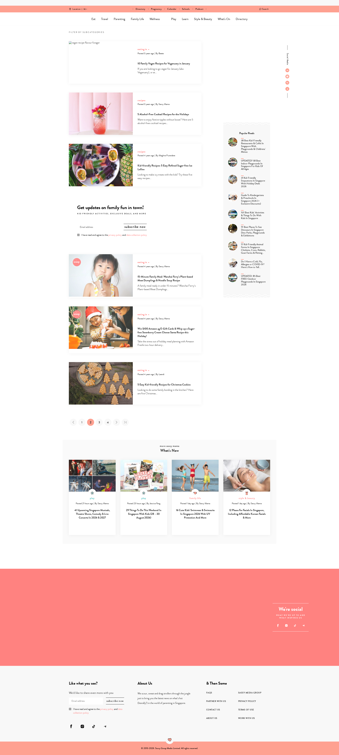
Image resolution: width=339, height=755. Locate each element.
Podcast (199, 9)
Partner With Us (216, 701)
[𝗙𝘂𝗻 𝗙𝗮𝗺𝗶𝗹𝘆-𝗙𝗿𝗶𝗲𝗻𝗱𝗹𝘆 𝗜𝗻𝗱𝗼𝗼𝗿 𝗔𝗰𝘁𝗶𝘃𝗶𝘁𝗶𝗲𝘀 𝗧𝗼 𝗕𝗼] (73, 641)
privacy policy (115, 235)
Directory (140, 9)
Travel (104, 19)
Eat (93, 19)
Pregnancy (156, 9)
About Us (211, 718)
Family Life (137, 19)
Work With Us (246, 718)
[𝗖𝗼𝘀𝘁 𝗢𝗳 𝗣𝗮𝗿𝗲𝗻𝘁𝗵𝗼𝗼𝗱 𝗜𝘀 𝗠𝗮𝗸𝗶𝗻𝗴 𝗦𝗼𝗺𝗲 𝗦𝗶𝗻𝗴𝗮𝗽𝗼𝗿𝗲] (145, 617)
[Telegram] (287, 89)
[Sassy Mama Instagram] (287, 76)
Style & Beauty (203, 19)
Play (173, 19)
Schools (186, 9)
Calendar (171, 9)
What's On (224, 19)
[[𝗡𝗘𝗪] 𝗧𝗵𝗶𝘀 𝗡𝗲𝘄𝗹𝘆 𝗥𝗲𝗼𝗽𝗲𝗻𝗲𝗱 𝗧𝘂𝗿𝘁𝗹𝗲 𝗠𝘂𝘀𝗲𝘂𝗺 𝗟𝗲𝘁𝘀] (24, 641)
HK (84, 7)
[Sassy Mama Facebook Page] (287, 70)
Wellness (155, 19)
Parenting (119, 19)
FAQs (209, 692)
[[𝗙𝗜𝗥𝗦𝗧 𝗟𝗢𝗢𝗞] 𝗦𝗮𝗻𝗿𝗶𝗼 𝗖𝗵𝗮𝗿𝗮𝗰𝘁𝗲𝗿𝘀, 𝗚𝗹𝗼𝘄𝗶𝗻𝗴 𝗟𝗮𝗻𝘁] (73, 593)
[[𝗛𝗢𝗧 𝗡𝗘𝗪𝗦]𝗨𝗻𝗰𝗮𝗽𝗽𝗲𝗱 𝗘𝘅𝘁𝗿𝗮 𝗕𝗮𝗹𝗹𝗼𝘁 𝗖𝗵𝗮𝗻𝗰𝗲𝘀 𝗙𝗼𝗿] (218, 593)
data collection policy (136, 235)
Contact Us (213, 709)
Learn (185, 19)
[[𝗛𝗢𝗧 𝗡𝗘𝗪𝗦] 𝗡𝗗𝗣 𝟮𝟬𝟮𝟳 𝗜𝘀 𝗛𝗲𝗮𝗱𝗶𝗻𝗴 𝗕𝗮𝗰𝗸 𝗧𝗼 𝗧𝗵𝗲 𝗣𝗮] (24, 593)
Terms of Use (246, 709)
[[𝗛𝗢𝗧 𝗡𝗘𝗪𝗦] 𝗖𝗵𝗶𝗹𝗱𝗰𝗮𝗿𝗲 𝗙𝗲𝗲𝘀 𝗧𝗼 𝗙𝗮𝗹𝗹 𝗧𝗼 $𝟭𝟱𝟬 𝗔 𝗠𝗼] (218, 641)
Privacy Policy (247, 701)
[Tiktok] (287, 82)
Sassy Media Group (249, 692)
